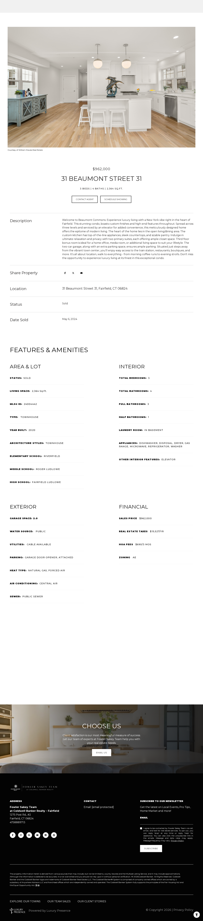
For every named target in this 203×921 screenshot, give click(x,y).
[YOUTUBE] (37, 835)
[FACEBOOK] (13, 835)
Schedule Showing (115, 199)
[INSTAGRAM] (21, 835)
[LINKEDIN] (29, 835)
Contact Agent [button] (85, 199)
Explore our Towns (25, 901)
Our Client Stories (92, 901)
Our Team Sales (59, 901)
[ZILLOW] (54, 835)
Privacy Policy (177, 840)
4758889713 (17, 822)
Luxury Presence (58, 910)
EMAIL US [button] (101, 752)
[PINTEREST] (46, 835)
